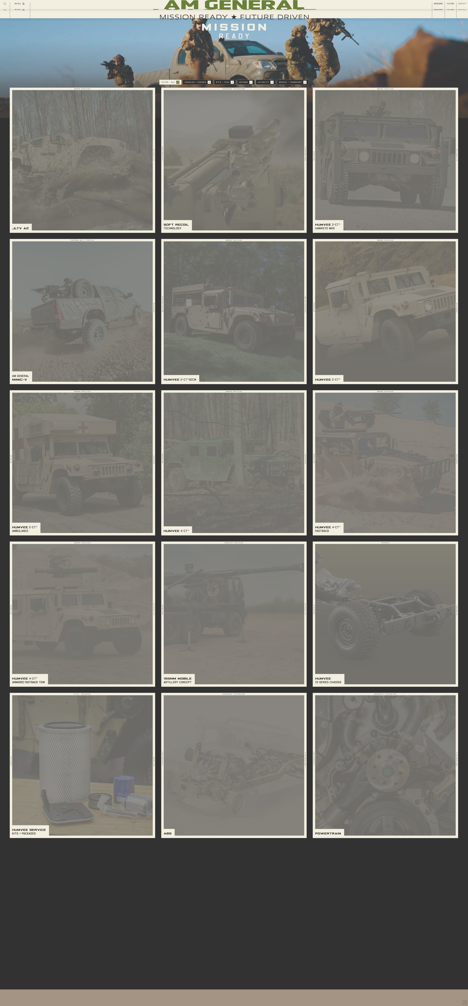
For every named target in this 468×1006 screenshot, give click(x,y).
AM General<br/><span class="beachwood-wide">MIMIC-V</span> (82, 311)
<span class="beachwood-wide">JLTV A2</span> (82, 160)
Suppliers (234, 967)
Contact (247, 967)
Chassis (314, 609)
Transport (11, 305)
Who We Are (221, 963)
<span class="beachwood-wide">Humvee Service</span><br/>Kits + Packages (82, 765)
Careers (204, 967)
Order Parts (261, 967)
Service (11, 760)
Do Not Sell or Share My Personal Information (231, 971)
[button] (5, 11)
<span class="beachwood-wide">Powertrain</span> (385, 765)
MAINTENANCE (162, 303)
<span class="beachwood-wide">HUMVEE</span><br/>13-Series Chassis (385, 614)
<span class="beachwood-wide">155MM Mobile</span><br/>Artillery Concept (234, 614)
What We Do (247, 963)
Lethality (153, 155)
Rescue (11, 458)
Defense (11, 155)
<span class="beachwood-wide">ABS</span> (234, 765)
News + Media (219, 967)
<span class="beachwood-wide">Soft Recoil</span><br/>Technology (234, 160)
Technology (162, 153)
